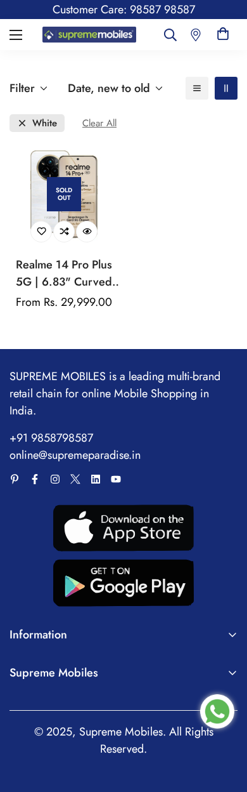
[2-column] (226, 88)
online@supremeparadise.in (75, 455)
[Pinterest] (15, 479)
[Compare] (64, 231)
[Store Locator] (195, 34)
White (44, 123)
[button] (223, 34)
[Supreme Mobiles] (89, 34)
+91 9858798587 (51, 438)
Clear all (99, 123)
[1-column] (197, 88)
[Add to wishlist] (41, 231)
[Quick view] (87, 231)
